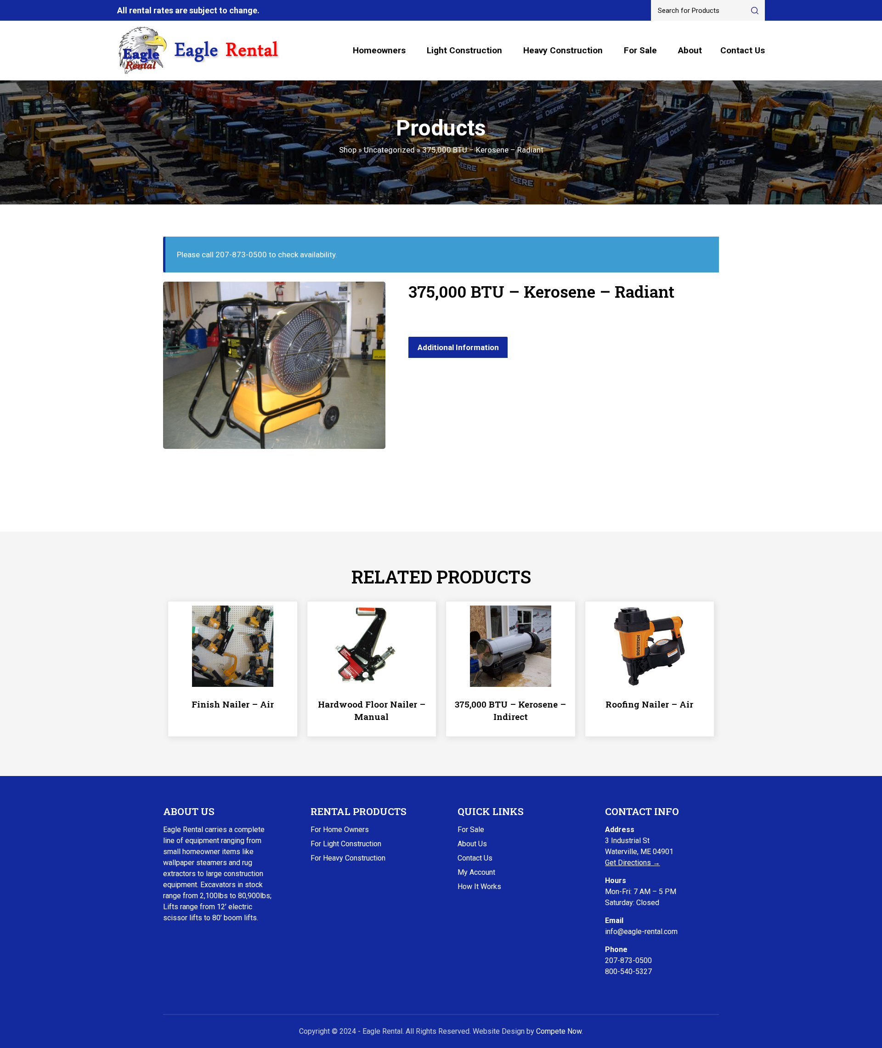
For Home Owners (340, 829)
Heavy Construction (563, 50)
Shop (347, 149)
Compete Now (559, 1031)
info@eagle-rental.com (641, 931)
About (690, 50)
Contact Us (742, 50)
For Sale (640, 50)
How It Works (479, 886)
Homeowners (379, 50)
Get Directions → (632, 862)
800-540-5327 (628, 971)
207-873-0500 (628, 960)
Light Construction (464, 50)
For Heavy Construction (348, 858)
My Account (476, 872)
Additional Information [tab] (458, 347)
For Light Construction (346, 843)
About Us (472, 843)
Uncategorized (389, 149)
